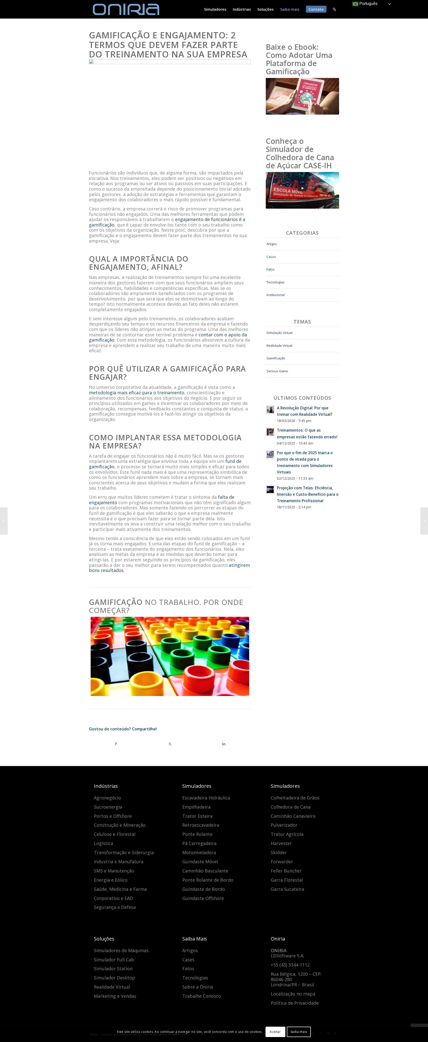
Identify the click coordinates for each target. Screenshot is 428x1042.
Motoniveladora (199, 852)
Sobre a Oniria (197, 987)
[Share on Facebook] (116, 743)
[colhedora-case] (302, 190)
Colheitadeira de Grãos (295, 798)
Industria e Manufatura (118, 862)
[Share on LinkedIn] (224, 743)
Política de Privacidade (295, 1003)
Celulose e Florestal (114, 834)
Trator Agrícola (287, 834)
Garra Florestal (287, 880)
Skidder (279, 852)
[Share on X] (170, 743)
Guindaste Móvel (200, 862)
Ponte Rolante (197, 834)
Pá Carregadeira (199, 843)
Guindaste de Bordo (203, 889)
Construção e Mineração (120, 825)
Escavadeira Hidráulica (206, 798)
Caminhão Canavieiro (293, 816)
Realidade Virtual (279, 345)
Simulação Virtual (280, 332)
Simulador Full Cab (114, 960)
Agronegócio (107, 798)
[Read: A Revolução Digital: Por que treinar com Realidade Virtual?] (270, 409)
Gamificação (276, 358)
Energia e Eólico (111, 880)
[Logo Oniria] (126, 9)
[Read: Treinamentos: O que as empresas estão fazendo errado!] (270, 431)
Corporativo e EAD (113, 898)
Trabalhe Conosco (201, 996)
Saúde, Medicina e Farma (120, 889)
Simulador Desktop (114, 978)
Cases (188, 960)
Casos (271, 256)
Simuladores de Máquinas (121, 950)
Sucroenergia (108, 807)
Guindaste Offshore (203, 898)
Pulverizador (284, 825)
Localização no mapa (293, 994)
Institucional (276, 295)
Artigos (272, 244)
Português (367, 3)
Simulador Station (113, 968)
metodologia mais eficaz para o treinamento (136, 393)
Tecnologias (276, 282)
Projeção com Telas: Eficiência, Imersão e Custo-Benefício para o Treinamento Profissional (308, 494)
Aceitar (275, 1032)
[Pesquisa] (334, 9)
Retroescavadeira (200, 825)
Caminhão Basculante (205, 871)
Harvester (281, 843)
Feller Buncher (286, 871)
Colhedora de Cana (291, 807)
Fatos (271, 269)
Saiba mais (299, 1032)
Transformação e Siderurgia (124, 852)
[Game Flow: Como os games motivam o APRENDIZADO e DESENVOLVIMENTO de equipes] (424, 521)
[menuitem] (215, 9)
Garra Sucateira (287, 889)
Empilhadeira (196, 807)
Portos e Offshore (113, 816)
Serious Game (277, 371)
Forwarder (282, 862)
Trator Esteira (197, 816)
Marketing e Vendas (115, 996)
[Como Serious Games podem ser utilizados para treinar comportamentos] (4, 521)
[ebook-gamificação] (302, 96)
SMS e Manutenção (114, 871)
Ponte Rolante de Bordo (207, 880)
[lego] (170, 656)
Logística (103, 843)
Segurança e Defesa (115, 907)
